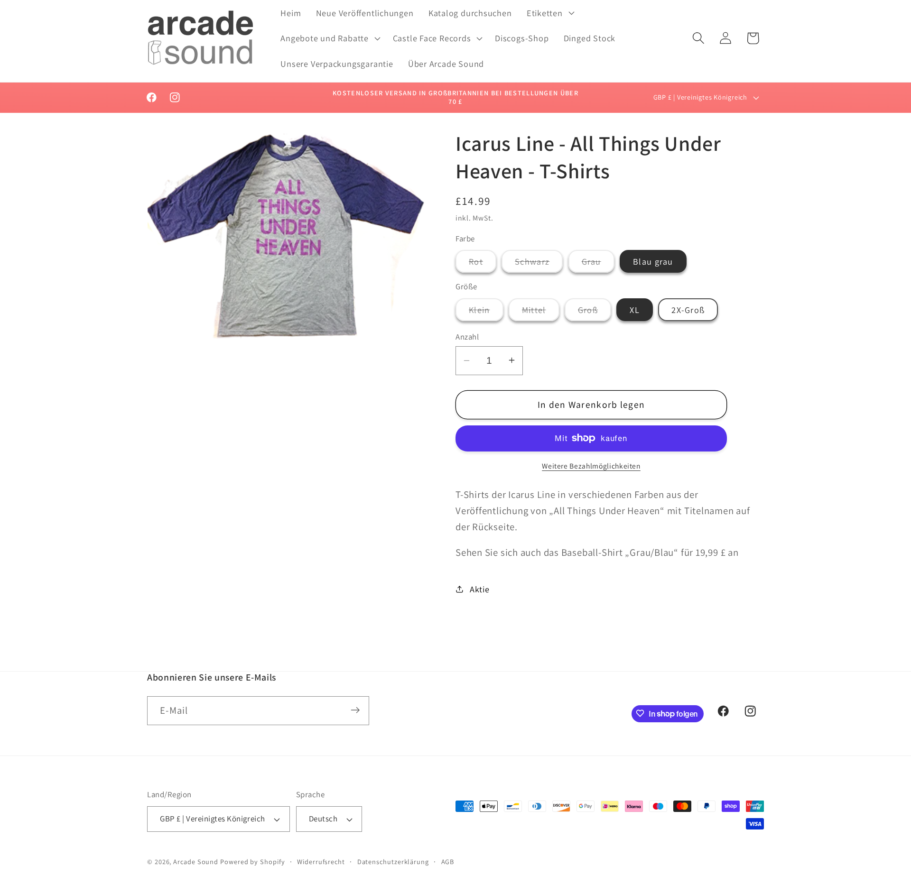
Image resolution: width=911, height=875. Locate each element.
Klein (486, 312)
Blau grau (653, 261)
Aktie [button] (480, 588)
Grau (598, 264)
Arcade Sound (195, 861)
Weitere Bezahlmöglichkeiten (591, 465)
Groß (594, 312)
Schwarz (539, 264)
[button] (549, 13)
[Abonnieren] (355, 710)
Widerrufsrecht (321, 861)
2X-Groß (688, 309)
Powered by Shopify (252, 861)
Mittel (540, 312)
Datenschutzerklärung (393, 861)
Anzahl (467, 336)
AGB (448, 861)
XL (635, 309)
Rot (482, 264)
